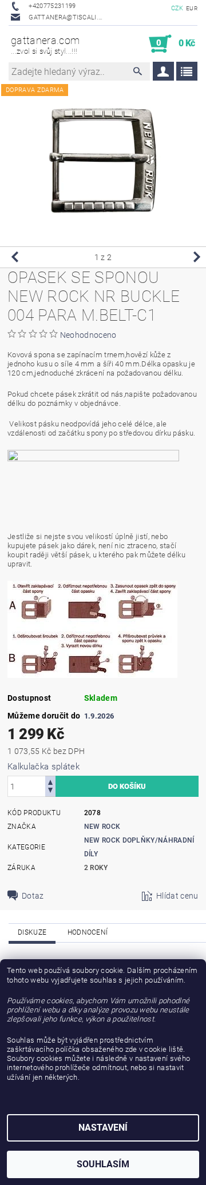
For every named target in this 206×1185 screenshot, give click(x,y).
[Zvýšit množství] (50, 781)
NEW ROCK (102, 827)
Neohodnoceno (88, 335)
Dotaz (33, 895)
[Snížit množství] (50, 791)
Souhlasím (103, 1164)
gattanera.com (45, 44)
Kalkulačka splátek (43, 766)
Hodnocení (88, 932)
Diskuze (32, 932)
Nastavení (103, 1127)
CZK (177, 8)
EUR (191, 8)
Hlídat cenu (177, 895)
